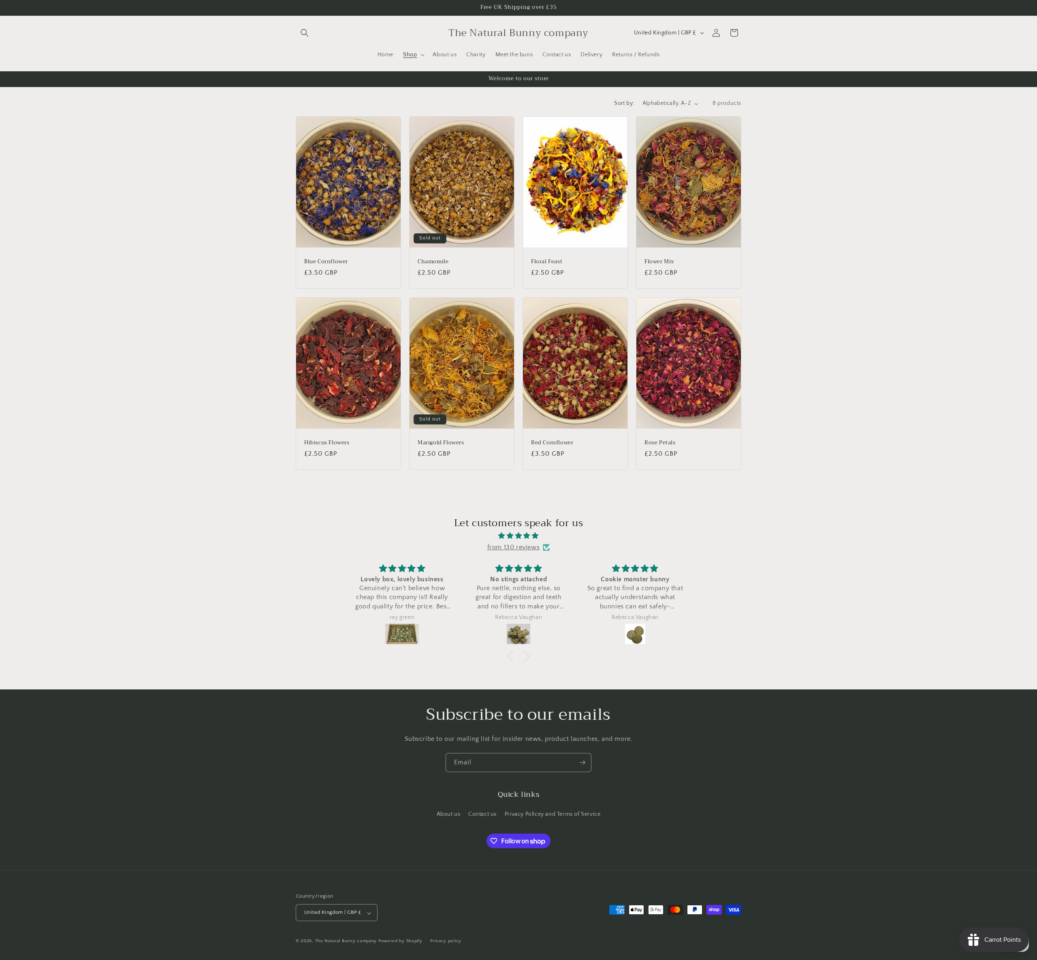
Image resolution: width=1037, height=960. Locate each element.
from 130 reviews (513, 547)
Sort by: (624, 103)
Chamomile (433, 261)
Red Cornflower (552, 442)
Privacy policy (445, 941)
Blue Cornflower (326, 261)
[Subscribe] (582, 762)
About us (449, 814)
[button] (305, 33)
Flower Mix (659, 261)
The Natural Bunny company (346, 941)
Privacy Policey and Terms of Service (553, 814)
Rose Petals (660, 442)
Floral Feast (546, 261)
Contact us (482, 814)
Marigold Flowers (441, 442)
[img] (518, 535)
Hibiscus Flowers (327, 442)
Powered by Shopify (400, 941)
